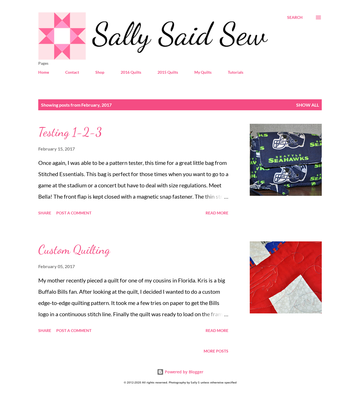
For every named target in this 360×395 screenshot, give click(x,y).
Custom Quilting (74, 249)
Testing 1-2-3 (70, 132)
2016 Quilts (131, 72)
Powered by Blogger (183, 371)
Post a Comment (73, 212)
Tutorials (235, 72)
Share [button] (44, 212)
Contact (72, 72)
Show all (307, 104)
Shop (99, 72)
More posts (216, 351)
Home (43, 72)
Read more (217, 212)
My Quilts (203, 72)
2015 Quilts (168, 72)
